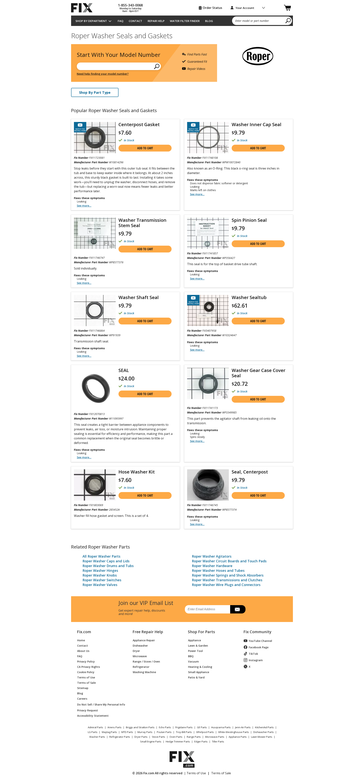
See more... (84, 205)
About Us (83, 650)
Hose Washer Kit (136, 472)
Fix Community (257, 631)
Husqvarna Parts (221, 727)
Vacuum (193, 661)
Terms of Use (86, 677)
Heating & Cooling (200, 666)
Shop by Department (91, 21)
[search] (288, 20)
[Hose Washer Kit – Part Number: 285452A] (95, 485)
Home (81, 640)
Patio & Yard (196, 677)
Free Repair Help (148, 631)
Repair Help (156, 21)
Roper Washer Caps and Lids (105, 561)
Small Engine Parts (150, 741)
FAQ (120, 21)
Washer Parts (97, 736)
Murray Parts (144, 732)
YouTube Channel (260, 641)
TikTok (253, 654)
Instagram (256, 660)
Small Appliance (198, 672)
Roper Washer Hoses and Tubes (218, 570)
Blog (209, 21)
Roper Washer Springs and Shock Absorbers (228, 575)
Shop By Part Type (95, 92)
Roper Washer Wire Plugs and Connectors (226, 584)
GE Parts (202, 727)
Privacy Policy (86, 661)
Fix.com (84, 631)
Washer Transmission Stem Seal (142, 222)
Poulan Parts (164, 732)
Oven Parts (175, 736)
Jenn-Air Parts (243, 727)
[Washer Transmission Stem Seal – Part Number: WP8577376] (95, 233)
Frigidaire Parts (184, 727)
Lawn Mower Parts (261, 736)
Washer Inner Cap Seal (256, 124)
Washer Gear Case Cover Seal (258, 373)
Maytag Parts (109, 732)
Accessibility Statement (93, 715)
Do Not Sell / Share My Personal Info (99, 704)
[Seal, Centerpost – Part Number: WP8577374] (208, 485)
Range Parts (194, 736)
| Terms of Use (195, 773)
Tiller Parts (218, 741)
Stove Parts (158, 736)
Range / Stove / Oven (146, 661)
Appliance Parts (238, 736)
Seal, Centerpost (250, 472)
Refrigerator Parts (119, 736)
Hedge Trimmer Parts (178, 741)
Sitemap (82, 688)
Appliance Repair (144, 640)
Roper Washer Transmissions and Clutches (227, 580)
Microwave (140, 656)
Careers (82, 698)
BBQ (191, 656)
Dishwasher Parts (263, 732)
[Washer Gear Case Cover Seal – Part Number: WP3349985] (208, 383)
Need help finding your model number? (103, 74)
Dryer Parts (140, 736)
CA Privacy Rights (88, 666)
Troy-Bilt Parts (184, 732)
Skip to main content (182, 3)
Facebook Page (258, 647)
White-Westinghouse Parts (233, 732)
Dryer (136, 650)
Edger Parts (201, 741)
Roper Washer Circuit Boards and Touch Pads (229, 561)
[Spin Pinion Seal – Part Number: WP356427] (208, 233)
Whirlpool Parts (205, 732)
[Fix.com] (83, 8)
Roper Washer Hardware (212, 565)
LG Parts (92, 732)
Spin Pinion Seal (249, 220)
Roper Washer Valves (99, 584)
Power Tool (195, 650)
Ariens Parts (114, 727)
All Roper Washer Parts (101, 556)
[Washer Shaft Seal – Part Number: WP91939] (95, 310)
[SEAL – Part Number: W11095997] (95, 388)
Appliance (194, 640)
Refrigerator (141, 666)
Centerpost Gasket (139, 124)
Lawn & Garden (198, 645)
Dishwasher (140, 645)
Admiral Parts (95, 727)
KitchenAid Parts (264, 727)
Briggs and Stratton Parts (140, 727)
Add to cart (145, 148)
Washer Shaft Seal (138, 297)
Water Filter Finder (185, 21)
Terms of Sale (86, 682)
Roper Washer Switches (101, 580)
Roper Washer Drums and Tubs (108, 565)
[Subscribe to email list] (238, 609)
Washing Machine (144, 672)
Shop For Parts (201, 631)
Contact (135, 21)
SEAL (123, 370)
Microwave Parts (214, 736)
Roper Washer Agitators (211, 556)
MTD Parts (127, 732)
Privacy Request (87, 710)
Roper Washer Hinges (100, 570)
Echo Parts (165, 727)
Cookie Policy (85, 672)
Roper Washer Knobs (99, 575)
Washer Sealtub (249, 297)
